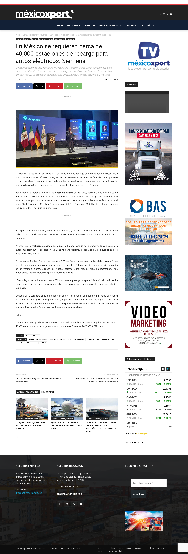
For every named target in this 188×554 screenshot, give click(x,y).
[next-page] (22, 437)
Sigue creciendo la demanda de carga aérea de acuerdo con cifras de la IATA (66, 425)
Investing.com (142, 433)
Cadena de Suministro (38, 339)
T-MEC (43, 343)
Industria (20, 343)
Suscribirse (138, 494)
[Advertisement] (66, 102)
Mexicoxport (32, 343)
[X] (167, 14)
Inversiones (70, 39)
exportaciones (59, 39)
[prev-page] (17, 437)
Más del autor (47, 392)
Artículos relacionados (27, 392)
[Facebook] (160, 14)
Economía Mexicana (76, 339)
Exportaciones (93, 339)
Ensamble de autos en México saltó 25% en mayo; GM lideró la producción (97, 380)
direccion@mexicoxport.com (29, 492)
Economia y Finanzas (45, 39)
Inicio (18, 35)
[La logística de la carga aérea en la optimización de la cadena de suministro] (32, 409)
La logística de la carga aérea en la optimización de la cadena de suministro (30, 425)
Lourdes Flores (32, 336)
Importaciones (108, 339)
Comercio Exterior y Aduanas (35, 35)
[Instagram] (164, 14)
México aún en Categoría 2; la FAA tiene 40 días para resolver (38, 380)
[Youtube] (170, 14)
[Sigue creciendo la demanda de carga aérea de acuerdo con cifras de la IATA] (67, 409)
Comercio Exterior (57, 339)
